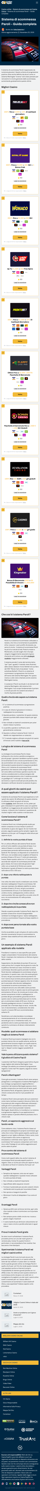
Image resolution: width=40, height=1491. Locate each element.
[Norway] (34, 1483)
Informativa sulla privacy (11, 1406)
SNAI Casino (7, 1345)
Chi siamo (6, 1399)
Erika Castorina (19, 29)
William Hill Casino (9, 1341)
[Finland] (6, 1483)
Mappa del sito (8, 1410)
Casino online (6, 9)
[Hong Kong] (30, 1483)
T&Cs (24, 138)
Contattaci (7, 1414)
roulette (9, 804)
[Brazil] (10, 1483)
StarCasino (7, 1349)
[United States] (2, 1483)
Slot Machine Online (10, 1368)
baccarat (25, 741)
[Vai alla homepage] (6, 2)
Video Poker (7, 1383)
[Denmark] (26, 1483)
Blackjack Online (9, 1372)
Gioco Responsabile (10, 1403)
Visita (20, 134)
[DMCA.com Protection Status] (8, 1421)
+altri (5, 1356)
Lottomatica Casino (10, 1353)
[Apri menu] (37, 2)
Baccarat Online (8, 1387)
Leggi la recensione (20, 128)
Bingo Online (7, 1380)
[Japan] (14, 1483)
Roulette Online (8, 1376)
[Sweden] (22, 1483)
